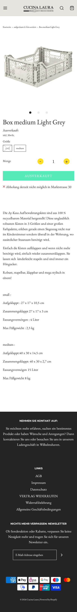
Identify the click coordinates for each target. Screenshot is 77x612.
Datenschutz (38, 489)
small (7, 148)
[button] (38, 70)
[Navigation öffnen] (5, 8)
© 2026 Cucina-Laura (29, 599)
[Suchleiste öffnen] (61, 8)
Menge (7, 161)
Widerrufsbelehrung (38, 502)
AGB (38, 476)
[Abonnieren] (62, 555)
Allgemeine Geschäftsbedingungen (38, 509)
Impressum (38, 482)
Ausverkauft (38, 176)
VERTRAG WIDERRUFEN (38, 496)
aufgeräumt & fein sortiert (25, 27)
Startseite (7, 27)
